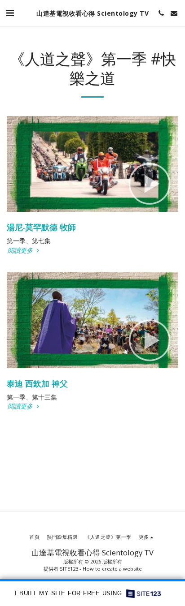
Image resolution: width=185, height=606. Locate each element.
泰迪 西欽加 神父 (37, 383)
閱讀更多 (21, 250)
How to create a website (112, 568)
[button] (10, 13)
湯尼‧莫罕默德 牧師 (41, 227)
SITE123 (69, 568)
